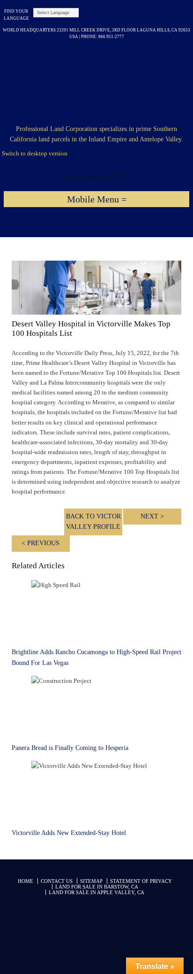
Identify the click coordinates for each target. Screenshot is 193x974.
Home (25, 881)
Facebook (154, 15)
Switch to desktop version (34, 153)
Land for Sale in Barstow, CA (96, 886)
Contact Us (57, 881)
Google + (119, 15)
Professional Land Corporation (96, 82)
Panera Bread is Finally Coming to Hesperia (70, 747)
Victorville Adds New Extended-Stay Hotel (69, 832)
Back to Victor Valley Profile (93, 522)
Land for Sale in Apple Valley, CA (96, 892)
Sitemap (91, 881)
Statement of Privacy (141, 881)
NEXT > (152, 516)
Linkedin (145, 15)
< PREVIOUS (40, 543)
